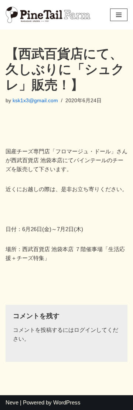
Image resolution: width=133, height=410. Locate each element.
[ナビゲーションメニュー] (118, 15)
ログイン (85, 330)
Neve (12, 402)
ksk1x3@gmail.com (35, 100)
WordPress (67, 402)
